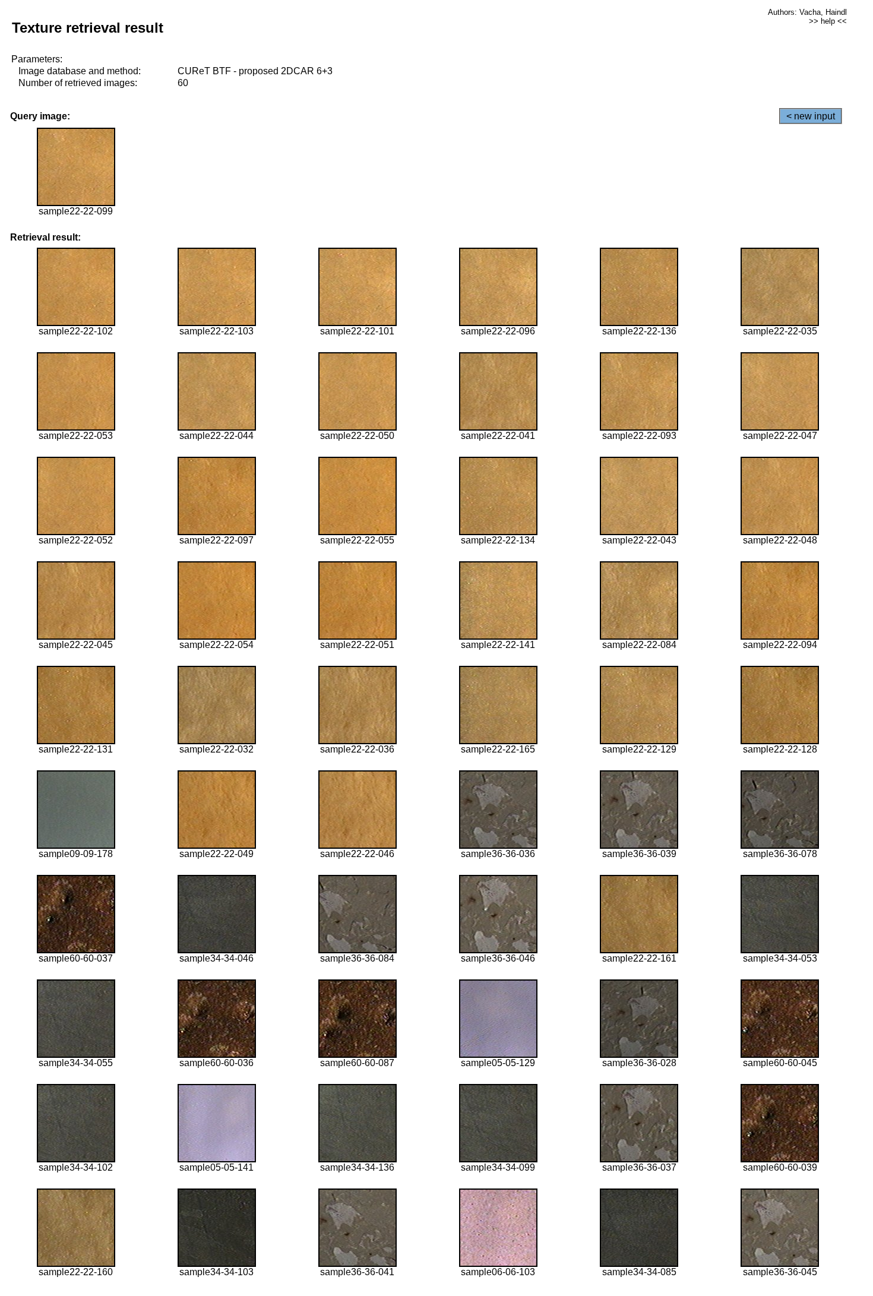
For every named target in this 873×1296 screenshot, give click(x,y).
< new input (810, 116)
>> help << (828, 21)
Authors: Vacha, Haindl (807, 12)
